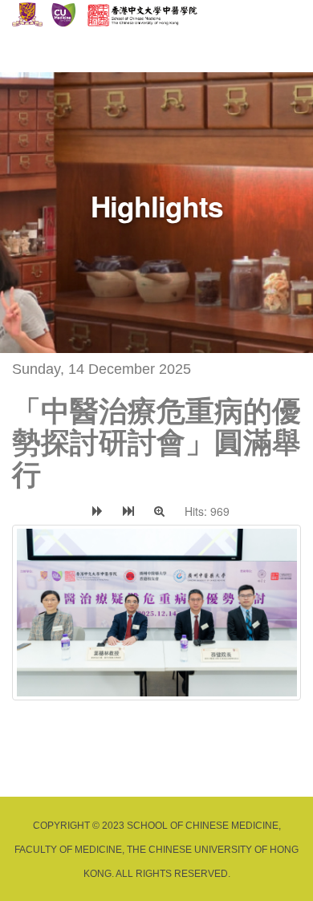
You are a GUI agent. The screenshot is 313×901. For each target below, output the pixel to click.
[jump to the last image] (128, 511)
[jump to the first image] (47, 511)
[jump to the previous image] (71, 511)
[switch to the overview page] (24, 511)
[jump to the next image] (97, 511)
